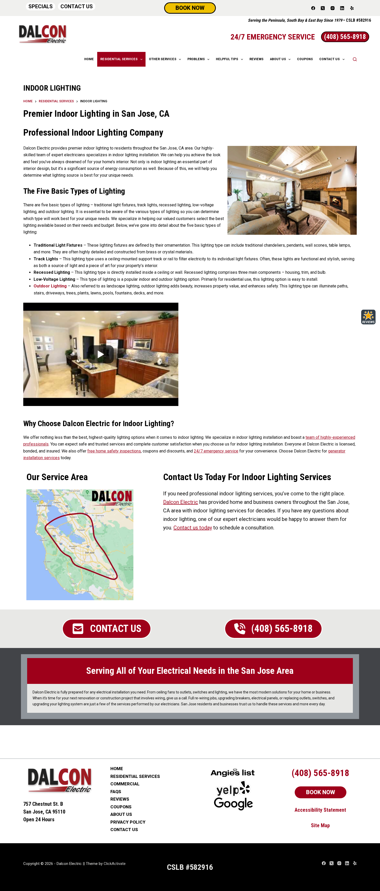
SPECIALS (40, 6)
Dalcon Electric (180, 502)
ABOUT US (278, 59)
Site (316, 825)
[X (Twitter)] (323, 8)
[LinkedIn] (342, 8)
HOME (89, 59)
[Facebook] (313, 8)
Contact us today (192, 528)
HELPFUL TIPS (227, 59)
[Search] (355, 59)
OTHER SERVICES (162, 59)
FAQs (115, 792)
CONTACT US (76, 6)
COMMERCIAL (125, 784)
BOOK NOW (190, 8)
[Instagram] (333, 8)
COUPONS (305, 59)
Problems (196, 59)
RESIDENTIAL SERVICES (119, 59)
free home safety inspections (114, 451)
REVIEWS (256, 59)
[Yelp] (352, 8)
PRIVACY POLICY (128, 822)
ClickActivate (115, 863)
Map (325, 825)
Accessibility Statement (320, 810)
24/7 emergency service (216, 451)
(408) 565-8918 (320, 773)
